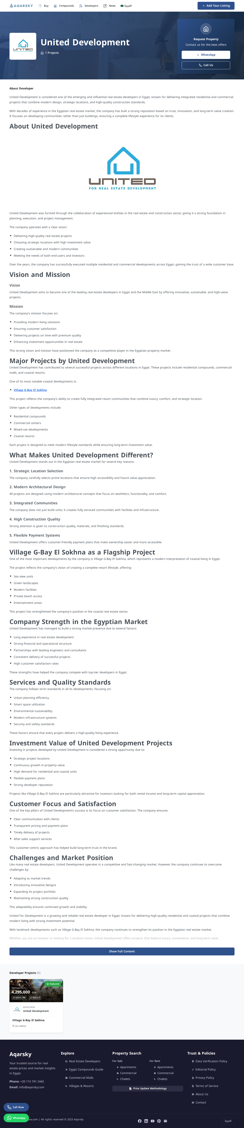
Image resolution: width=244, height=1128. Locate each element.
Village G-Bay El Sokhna (30, 390)
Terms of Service (207, 1086)
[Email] (165, 1121)
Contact (201, 1102)
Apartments (128, 1067)
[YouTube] (152, 1121)
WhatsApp (208, 55)
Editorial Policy (206, 1069)
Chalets (125, 1079)
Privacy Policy (205, 1078)
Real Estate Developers (84, 1061)
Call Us (208, 65)
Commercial (128, 1073)
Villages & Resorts (81, 1086)
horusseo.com (29, 1119)
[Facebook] (139, 1121)
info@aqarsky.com (31, 1087)
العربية (228, 1121)
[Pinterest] (159, 1121)
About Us (202, 1094)
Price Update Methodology (150, 1088)
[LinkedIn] (146, 1121)
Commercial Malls (81, 1078)
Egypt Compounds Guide (86, 1069)
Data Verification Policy (211, 1061)
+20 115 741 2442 (32, 1081)
